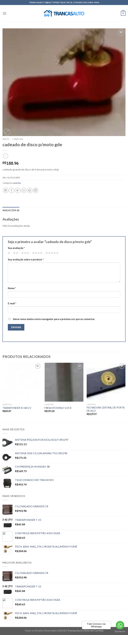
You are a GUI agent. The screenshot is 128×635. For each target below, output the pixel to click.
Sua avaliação (16, 248)
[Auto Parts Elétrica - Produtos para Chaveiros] (64, 13)
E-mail (12, 303)
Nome (12, 288)
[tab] (10, 210)
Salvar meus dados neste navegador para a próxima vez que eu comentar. (54, 319)
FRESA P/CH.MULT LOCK (58, 407)
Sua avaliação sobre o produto (26, 259)
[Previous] (2, 392)
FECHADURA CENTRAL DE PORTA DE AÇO (106, 409)
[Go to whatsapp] (120, 625)
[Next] (125, 392)
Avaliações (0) (10, 210)
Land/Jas (18, 139)
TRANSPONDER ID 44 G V (16, 407)
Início (6, 139)
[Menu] (4, 13)
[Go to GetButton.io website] (120, 631)
